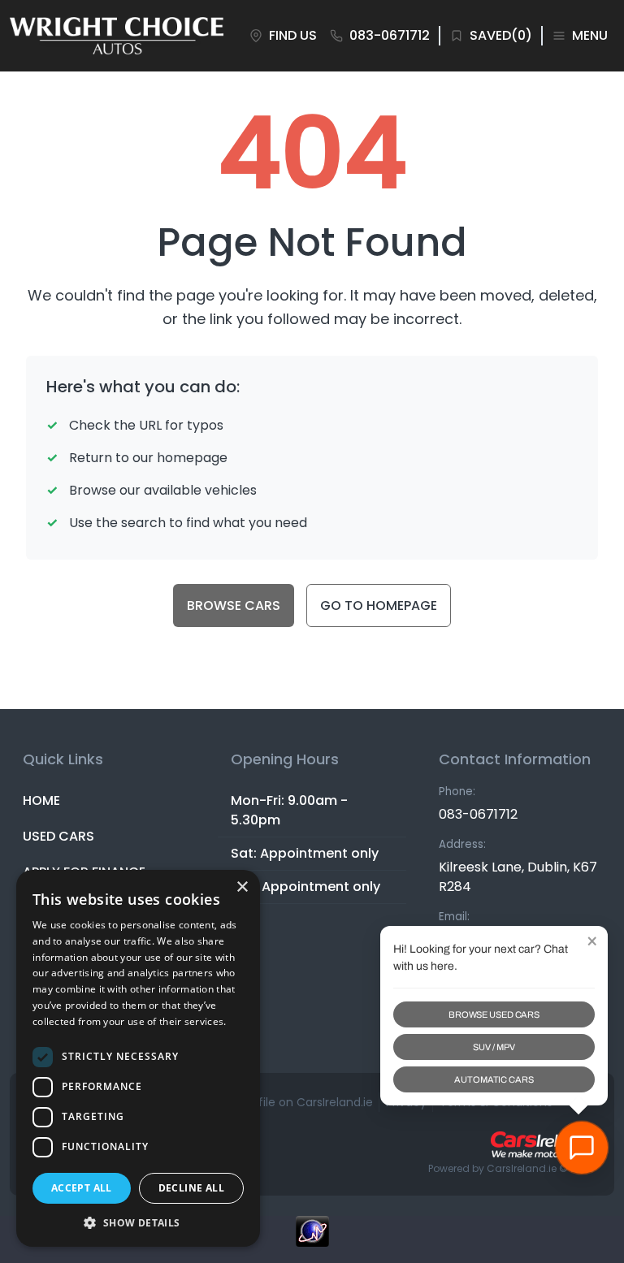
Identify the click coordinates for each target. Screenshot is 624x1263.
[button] (138, 1222)
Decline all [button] (191, 1188)
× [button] (242, 887)
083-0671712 (478, 814)
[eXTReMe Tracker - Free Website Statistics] (312, 1239)
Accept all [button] (81, 1188)
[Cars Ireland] (543, 1144)
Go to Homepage (378, 605)
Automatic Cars (493, 1079)
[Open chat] (582, 1148)
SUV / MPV (493, 1047)
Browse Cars (233, 605)
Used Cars (58, 836)
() (501, 35)
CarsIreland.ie (522, 1168)
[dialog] (138, 1058)
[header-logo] (116, 35)
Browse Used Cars (494, 1014)
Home (41, 800)
